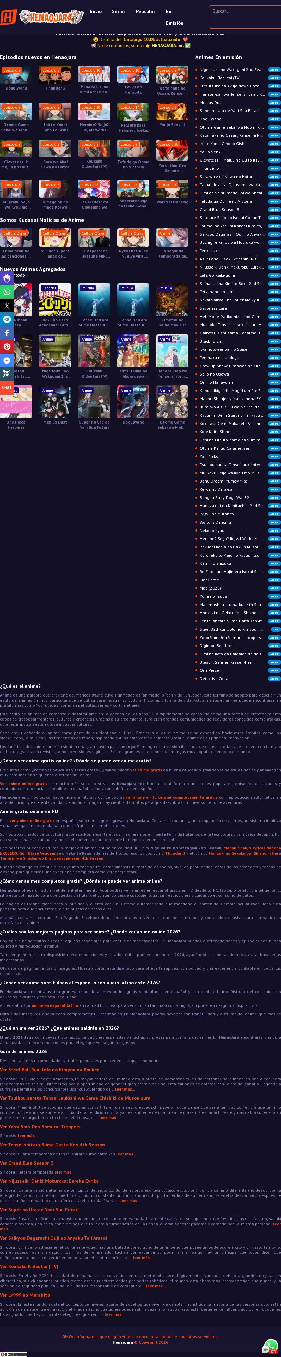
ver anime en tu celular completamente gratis (171, 797)
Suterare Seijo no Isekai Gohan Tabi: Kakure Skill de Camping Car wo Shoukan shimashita (133, 203)
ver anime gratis (146, 769)
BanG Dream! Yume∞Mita (239, 481)
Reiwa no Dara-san (239, 489)
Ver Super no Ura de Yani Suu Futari (39, 1209)
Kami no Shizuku (239, 563)
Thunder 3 (55, 88)
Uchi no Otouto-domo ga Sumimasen (239, 439)
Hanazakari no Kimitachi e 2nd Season (94, 89)
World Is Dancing (172, 201)
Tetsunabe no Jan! (239, 291)
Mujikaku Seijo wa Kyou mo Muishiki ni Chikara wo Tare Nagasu (16, 204)
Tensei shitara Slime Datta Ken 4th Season (239, 620)
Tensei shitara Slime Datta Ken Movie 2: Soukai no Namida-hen (94, 322)
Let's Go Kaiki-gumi (239, 275)
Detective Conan (239, 678)
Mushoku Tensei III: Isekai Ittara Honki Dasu (240, 324)
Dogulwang (16, 88)
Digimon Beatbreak (239, 645)
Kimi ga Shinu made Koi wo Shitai (55, 204)
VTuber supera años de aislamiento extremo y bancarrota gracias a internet (55, 253)
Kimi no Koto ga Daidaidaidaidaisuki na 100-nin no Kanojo (240, 653)
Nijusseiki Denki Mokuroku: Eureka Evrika (239, 267)
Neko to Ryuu (239, 530)
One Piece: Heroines (16, 424)
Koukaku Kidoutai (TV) (94, 163)
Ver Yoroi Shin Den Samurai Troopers (40, 1126)
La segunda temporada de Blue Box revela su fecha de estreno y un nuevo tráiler (172, 253)
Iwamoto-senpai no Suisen (239, 349)
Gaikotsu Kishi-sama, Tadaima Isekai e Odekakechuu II (240, 332)
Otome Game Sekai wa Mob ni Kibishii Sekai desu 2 (16, 127)
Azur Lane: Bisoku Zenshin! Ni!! (239, 258)
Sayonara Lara (239, 308)
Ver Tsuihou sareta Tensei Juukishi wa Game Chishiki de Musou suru (75, 1098)
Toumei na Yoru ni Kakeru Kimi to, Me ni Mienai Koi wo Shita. (240, 225)
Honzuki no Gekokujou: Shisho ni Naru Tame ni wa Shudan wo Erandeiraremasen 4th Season (240, 612)
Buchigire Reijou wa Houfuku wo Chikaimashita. (240, 242)
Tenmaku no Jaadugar (239, 357)
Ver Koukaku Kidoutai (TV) (29, 1266)
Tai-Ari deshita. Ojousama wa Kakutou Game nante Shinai (94, 204)
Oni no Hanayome (239, 382)
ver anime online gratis (32, 820)
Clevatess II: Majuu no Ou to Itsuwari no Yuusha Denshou (16, 164)
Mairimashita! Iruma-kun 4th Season (239, 604)
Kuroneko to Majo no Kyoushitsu (239, 555)
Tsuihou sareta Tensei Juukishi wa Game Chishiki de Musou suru (240, 464)
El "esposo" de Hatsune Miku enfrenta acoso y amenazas (94, 253)
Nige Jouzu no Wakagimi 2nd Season (55, 373)
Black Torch (239, 341)
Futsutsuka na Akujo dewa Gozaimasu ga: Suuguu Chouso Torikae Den (133, 373)
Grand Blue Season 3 (239, 209)
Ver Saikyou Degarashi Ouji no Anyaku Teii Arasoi (53, 1238)
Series (119, 11)
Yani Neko (239, 456)
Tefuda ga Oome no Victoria (133, 164)
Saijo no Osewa (239, 374)
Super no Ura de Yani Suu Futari (94, 424)
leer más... (125, 1089)
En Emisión (174, 17)
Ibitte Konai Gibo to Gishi (55, 127)
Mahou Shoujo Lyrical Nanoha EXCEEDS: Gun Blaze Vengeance (240, 398)
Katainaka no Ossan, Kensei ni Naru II (172, 90)
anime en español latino (55, 1005)
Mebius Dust (55, 422)
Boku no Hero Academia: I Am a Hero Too (55, 322)
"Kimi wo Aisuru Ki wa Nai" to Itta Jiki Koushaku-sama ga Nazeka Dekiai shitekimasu (240, 406)
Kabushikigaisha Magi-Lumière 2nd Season (240, 390)
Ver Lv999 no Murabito (25, 1295)
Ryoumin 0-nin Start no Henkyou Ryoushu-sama (240, 415)
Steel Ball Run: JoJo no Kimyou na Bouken (239, 629)
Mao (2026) (239, 588)
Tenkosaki (239, 250)
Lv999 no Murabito (133, 89)
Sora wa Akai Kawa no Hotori (55, 164)
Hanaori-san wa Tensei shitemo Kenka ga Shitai (172, 373)
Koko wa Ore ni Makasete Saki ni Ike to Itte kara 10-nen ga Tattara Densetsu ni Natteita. (240, 423)
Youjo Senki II (172, 124)
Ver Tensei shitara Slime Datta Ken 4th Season (52, 1145)
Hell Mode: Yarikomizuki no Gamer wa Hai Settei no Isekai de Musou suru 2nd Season (240, 316)
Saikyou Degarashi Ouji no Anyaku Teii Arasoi (240, 234)
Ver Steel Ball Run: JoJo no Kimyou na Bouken (50, 1070)
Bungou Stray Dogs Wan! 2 (239, 497)
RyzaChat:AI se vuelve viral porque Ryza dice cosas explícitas (133, 253)
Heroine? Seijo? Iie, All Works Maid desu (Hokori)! (94, 127)
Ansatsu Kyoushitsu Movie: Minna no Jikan (16, 373)
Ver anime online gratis (23, 783)
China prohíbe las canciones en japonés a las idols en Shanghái (16, 253)
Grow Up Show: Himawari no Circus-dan (239, 365)
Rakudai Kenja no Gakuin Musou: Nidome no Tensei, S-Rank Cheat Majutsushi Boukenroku (240, 546)
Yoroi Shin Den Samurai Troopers (172, 168)
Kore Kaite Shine (239, 431)
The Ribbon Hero (16, 322)
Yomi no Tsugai (239, 596)
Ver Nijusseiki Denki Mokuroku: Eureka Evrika (49, 1181)
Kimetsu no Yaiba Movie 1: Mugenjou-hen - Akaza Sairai (172, 322)
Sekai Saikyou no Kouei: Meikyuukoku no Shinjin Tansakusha (240, 299)
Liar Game (239, 579)
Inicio (96, 11)
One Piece (239, 670)
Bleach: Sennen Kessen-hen (239, 662)
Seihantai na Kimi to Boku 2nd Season (239, 283)
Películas (146, 11)
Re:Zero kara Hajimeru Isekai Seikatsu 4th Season (133, 127)
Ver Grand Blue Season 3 (27, 1163)
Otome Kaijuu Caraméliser (239, 448)
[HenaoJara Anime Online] (42, 17)
